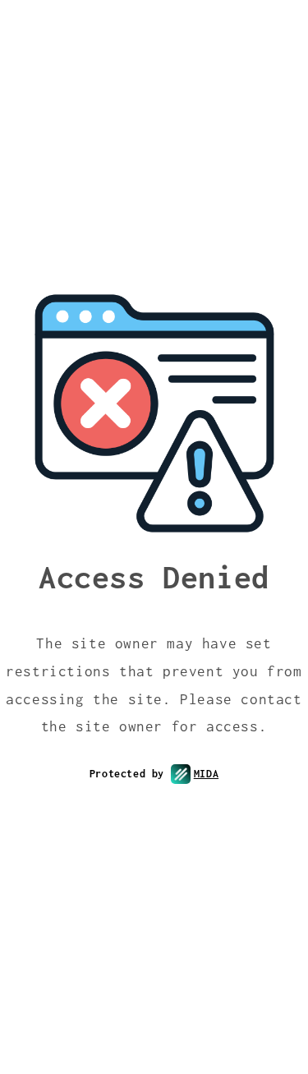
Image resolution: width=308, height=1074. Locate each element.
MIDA (206, 773)
